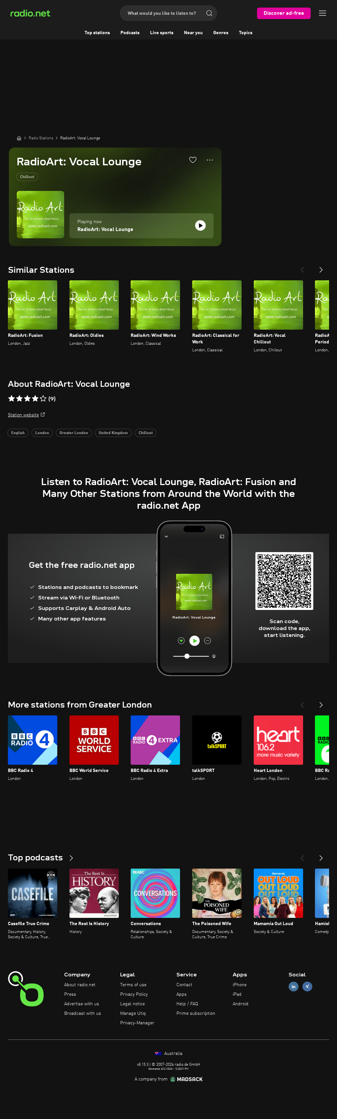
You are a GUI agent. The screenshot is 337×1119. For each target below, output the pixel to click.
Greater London (74, 433)
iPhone (239, 985)
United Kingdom (113, 433)
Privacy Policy (134, 994)
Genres (220, 33)
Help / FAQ (187, 1004)
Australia (172, 1053)
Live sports (161, 33)
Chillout (27, 177)
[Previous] (302, 267)
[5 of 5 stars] (43, 399)
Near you (193, 33)
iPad (237, 994)
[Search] (209, 13)
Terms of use (133, 985)
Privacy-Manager (137, 1023)
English (18, 433)
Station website (23, 415)
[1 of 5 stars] (11, 399)
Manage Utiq (133, 1013)
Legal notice (132, 1004)
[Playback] (200, 225)
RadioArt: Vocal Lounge (105, 229)
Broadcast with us (82, 1013)
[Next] (321, 267)
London (42, 433)
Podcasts (130, 33)
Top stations (97, 33)
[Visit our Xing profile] (307, 986)
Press (70, 994)
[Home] (19, 138)
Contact (184, 985)
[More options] (210, 160)
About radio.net (79, 985)
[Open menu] (322, 13)
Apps (181, 994)
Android (240, 1004)
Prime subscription (195, 1013)
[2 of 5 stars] (19, 399)
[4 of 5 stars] (35, 399)
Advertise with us (81, 1004)
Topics (245, 33)
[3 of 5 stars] (27, 399)
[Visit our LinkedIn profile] (293, 986)
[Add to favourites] (193, 159)
